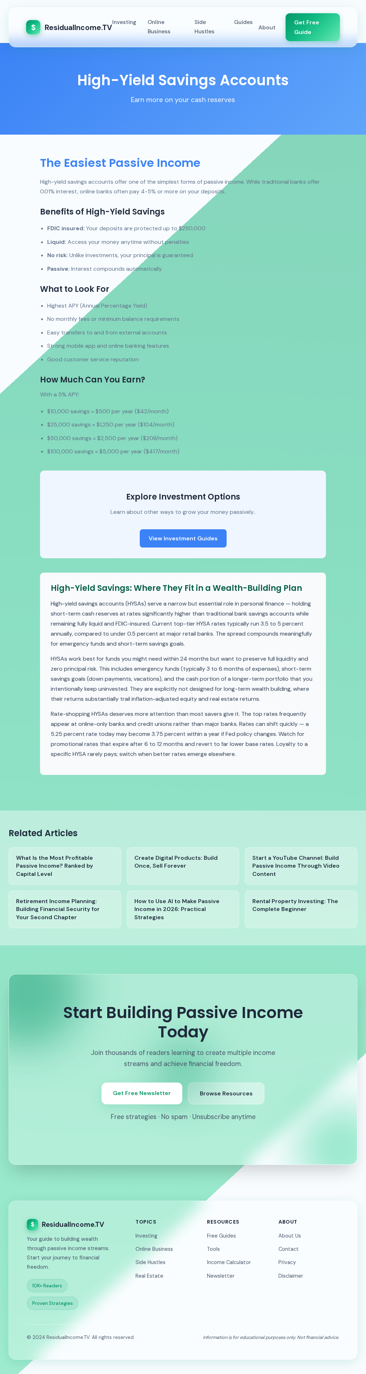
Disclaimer (290, 1276)
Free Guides (221, 1236)
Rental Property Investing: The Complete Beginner (295, 905)
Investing (124, 22)
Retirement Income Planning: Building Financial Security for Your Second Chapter (58, 909)
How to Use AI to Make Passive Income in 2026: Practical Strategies (176, 909)
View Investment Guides (183, 538)
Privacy (287, 1262)
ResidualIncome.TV (71, 27)
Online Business (159, 27)
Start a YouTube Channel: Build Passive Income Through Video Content (296, 866)
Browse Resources (226, 1093)
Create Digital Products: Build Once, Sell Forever (176, 861)
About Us (289, 1236)
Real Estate (149, 1276)
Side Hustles (204, 27)
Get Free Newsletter (142, 1093)
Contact (288, 1249)
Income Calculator (229, 1262)
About (267, 27)
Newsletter (220, 1276)
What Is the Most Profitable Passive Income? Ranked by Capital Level (54, 866)
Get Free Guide (306, 27)
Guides (243, 22)
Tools (213, 1249)
